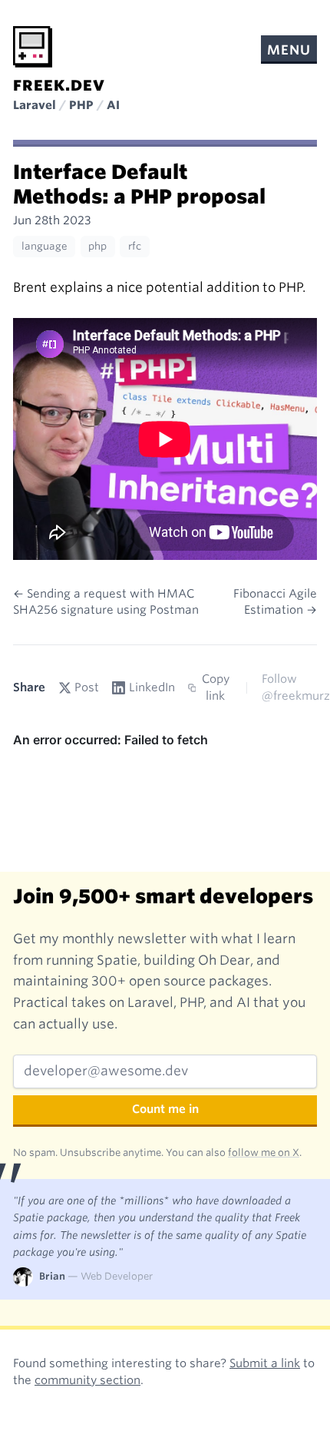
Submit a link (264, 1363)
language (44, 246)
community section (87, 1380)
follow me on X (263, 1152)
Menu (288, 50)
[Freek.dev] (32, 47)
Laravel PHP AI (66, 105)
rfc (134, 246)
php (97, 246)
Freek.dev (59, 85)
